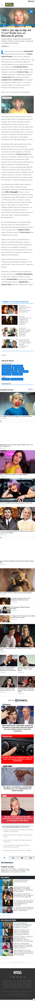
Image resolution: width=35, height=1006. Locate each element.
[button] (32, 60)
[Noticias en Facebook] (14, 977)
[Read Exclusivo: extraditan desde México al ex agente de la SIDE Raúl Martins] (10, 306)
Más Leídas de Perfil (8, 920)
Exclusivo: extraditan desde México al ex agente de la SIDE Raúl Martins (25, 309)
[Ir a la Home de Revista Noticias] (9, 4)
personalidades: (7, 364)
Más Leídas (5, 877)
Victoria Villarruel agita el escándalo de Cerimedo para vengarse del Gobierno (25, 320)
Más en (11, 700)
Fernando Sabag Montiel (10, 371)
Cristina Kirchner (22, 154)
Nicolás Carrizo (17, 374)
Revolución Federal (16, 379)
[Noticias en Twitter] (17, 977)
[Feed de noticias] (20, 977)
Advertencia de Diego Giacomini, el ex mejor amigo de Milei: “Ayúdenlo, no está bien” (25, 343)
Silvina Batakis (25, 232)
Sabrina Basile (7, 366)
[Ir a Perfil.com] (31, 1)
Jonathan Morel (17, 366)
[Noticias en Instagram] (10, 977)
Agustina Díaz (6, 374)
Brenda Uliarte (23, 371)
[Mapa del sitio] (24, 977)
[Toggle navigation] (2, 5)
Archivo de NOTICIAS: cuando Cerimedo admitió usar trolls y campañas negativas (25, 332)
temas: (4, 377)
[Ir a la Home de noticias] (17, 972)
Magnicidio (6, 379)
